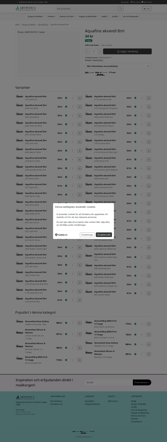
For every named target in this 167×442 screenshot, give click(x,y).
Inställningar (87, 234)
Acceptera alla (103, 234)
